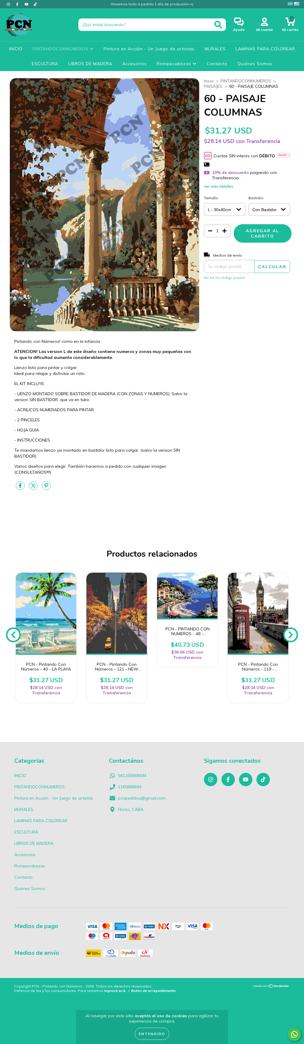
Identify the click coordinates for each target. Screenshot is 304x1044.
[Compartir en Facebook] (21, 488)
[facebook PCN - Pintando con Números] (17, 4)
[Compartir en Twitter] (34, 488)
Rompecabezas (175, 63)
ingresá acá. (115, 990)
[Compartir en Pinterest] (46, 488)
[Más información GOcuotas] (283, 155)
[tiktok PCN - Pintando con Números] (35, 4)
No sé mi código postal (224, 277)
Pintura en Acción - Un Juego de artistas (149, 48)
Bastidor (255, 198)
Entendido (152, 1034)
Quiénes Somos (255, 63)
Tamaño (211, 198)
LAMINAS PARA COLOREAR (265, 48)
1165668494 (130, 786)
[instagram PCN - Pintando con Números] (8, 4)
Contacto (217, 63)
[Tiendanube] (271, 986)
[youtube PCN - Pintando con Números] (27, 4)
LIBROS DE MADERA (90, 63)
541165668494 (132, 775)
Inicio (209, 81)
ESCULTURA (45, 63)
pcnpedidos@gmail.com (142, 798)
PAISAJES (213, 86)
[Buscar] (218, 25)
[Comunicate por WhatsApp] (294, 1034)
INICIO (16, 48)
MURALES (215, 48)
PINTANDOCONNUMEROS (61, 48)
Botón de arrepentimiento (153, 990)
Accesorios (134, 63)
